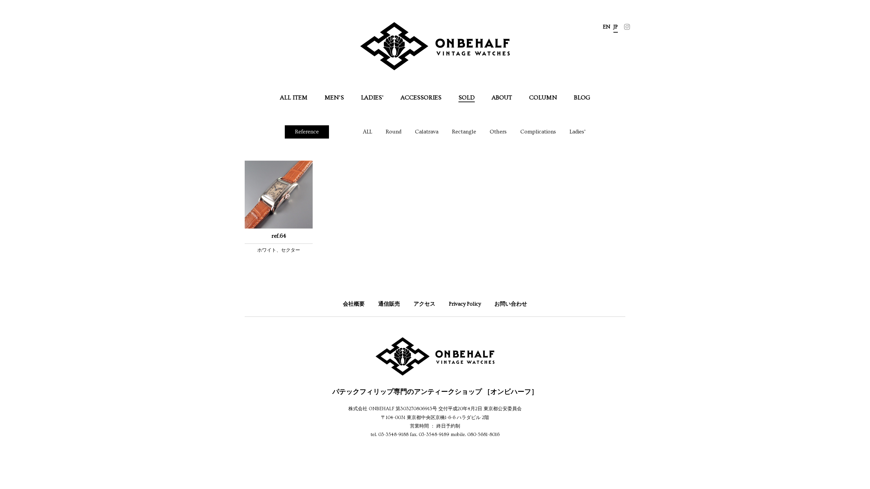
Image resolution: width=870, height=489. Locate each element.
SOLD (466, 97)
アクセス (424, 304)
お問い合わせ (510, 304)
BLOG (582, 97)
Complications (538, 132)
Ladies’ (578, 132)
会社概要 (354, 304)
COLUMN (543, 97)
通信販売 (389, 304)
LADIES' (372, 97)
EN (606, 27)
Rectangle (464, 132)
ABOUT (502, 97)
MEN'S (334, 97)
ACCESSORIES (421, 97)
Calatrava (426, 132)
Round (393, 132)
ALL (367, 132)
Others (498, 132)
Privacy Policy (465, 304)
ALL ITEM (294, 97)
